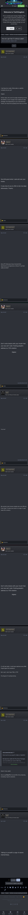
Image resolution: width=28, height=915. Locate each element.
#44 (26, 312)
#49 (26, 720)
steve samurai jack (6, 40)
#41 (26, 57)
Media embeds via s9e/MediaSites (14, 900)
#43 (26, 232)
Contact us (6, 896)
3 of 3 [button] (18, 880)
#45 (26, 398)
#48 (26, 635)
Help (17, 896)
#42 (26, 147)
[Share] (24, 57)
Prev (14, 880)
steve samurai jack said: (8, 752)
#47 (26, 554)
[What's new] (26, 5)
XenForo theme (12, 901)
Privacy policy (12, 896)
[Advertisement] (14, 72)
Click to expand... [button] (14, 764)
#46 (26, 475)
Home (21, 896)
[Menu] (1, 6)
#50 (26, 821)
